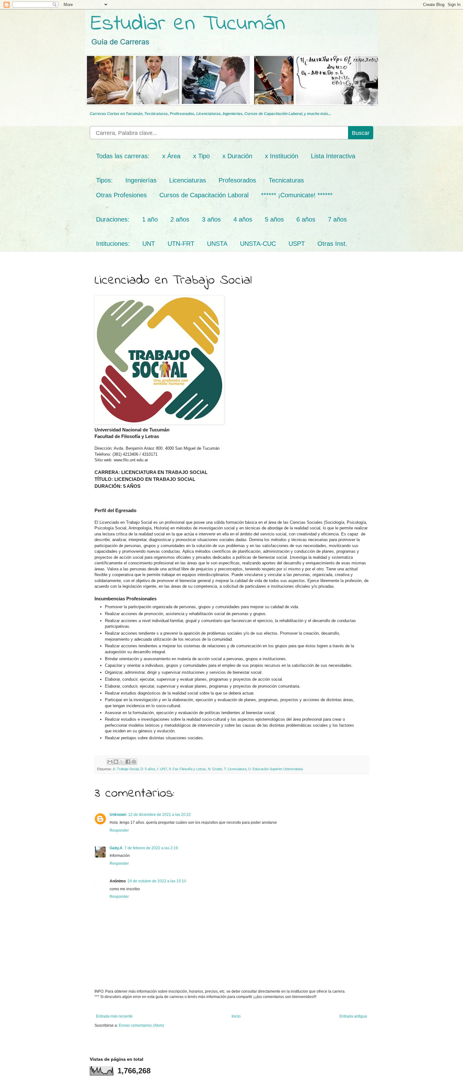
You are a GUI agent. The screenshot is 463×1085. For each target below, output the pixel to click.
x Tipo (201, 156)
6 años (305, 219)
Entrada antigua (353, 1016)
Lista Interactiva (333, 156)
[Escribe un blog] (116, 762)
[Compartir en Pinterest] (134, 762)
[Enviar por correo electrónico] (110, 762)
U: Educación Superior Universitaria (275, 769)
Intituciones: (113, 243)
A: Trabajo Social (126, 769)
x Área (171, 156)
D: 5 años (147, 769)
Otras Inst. (332, 243)
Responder (119, 830)
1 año (150, 219)
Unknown (118, 814)
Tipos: (104, 180)
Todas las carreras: (123, 156)
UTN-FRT (181, 243)
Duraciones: (112, 219)
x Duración (237, 156)
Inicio (236, 1016)
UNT (148, 243)
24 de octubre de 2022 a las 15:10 (157, 881)
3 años (211, 219)
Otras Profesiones (121, 195)
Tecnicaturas (286, 180)
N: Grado (215, 769)
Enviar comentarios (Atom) (141, 1025)
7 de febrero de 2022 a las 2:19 (151, 848)
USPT (297, 243)
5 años (274, 219)
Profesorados (237, 180)
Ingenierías (141, 180)
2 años (179, 219)
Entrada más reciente (114, 1016)
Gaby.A (116, 848)
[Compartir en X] (122, 762)
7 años (337, 219)
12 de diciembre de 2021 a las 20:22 (159, 814)
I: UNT (162, 769)
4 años (242, 219)
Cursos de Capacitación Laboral (204, 195)
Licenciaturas (187, 180)
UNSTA (217, 243)
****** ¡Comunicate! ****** (297, 195)
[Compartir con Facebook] (128, 762)
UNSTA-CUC (258, 243)
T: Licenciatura (235, 769)
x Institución (281, 156)
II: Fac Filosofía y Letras (187, 769)
